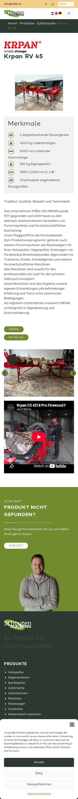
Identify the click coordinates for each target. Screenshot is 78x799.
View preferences (39, 784)
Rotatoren (14, 698)
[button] (72, 725)
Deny (39, 773)
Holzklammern (18, 693)
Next (73, 373)
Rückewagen (16, 703)
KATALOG (16, 337)
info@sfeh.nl (12, 4)
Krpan (14, 329)
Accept (39, 762)
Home (12, 23)
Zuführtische (46, 23)
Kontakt (16, 545)
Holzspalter (16, 672)
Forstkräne (15, 709)
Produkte (27, 23)
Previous (5, 373)
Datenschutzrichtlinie (39, 794)
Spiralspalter (16, 682)
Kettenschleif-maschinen (24, 714)
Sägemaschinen (18, 677)
